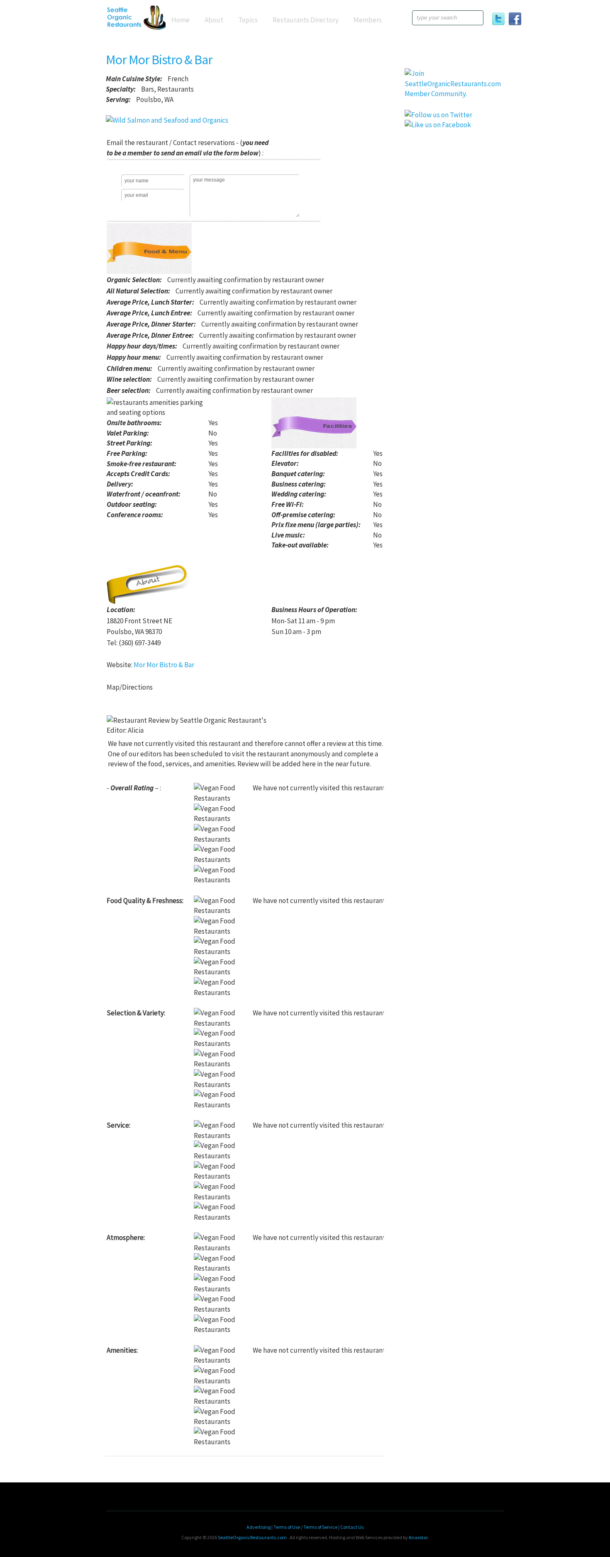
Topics (248, 19)
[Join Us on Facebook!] (516, 20)
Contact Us (352, 1527)
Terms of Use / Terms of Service (305, 1527)
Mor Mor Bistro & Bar (159, 59)
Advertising (258, 1527)
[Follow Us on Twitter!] (500, 20)
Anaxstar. (419, 1537)
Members (368, 19)
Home (180, 19)
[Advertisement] (454, 275)
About (214, 19)
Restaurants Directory (306, 19)
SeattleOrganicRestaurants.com (252, 1537)
